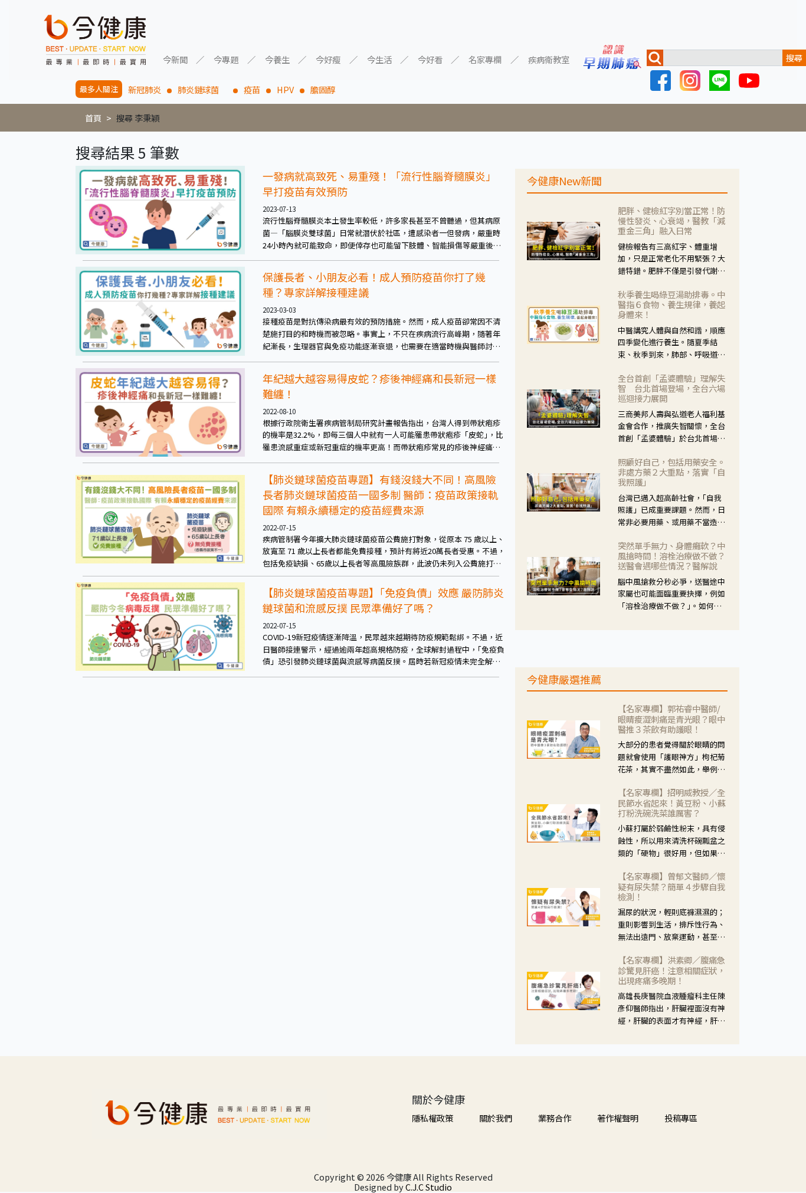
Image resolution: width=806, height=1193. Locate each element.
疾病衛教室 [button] (548, 59)
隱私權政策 (432, 1118)
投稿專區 (680, 1118)
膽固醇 (322, 89)
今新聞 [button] (175, 59)
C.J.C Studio (428, 1187)
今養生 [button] (277, 59)
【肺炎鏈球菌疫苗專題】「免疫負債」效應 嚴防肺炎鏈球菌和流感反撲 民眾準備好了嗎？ (383, 600)
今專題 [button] (226, 59)
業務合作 (554, 1118)
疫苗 (252, 89)
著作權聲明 (617, 1118)
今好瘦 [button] (328, 59)
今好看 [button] (430, 59)
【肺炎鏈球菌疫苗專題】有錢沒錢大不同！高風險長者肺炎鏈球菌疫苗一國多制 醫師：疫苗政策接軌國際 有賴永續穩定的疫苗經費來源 (381, 494)
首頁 (93, 118)
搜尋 (794, 57)
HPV (285, 89)
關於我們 (495, 1118)
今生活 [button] (379, 59)
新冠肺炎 (144, 89)
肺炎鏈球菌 (202, 89)
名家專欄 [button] (485, 59)
